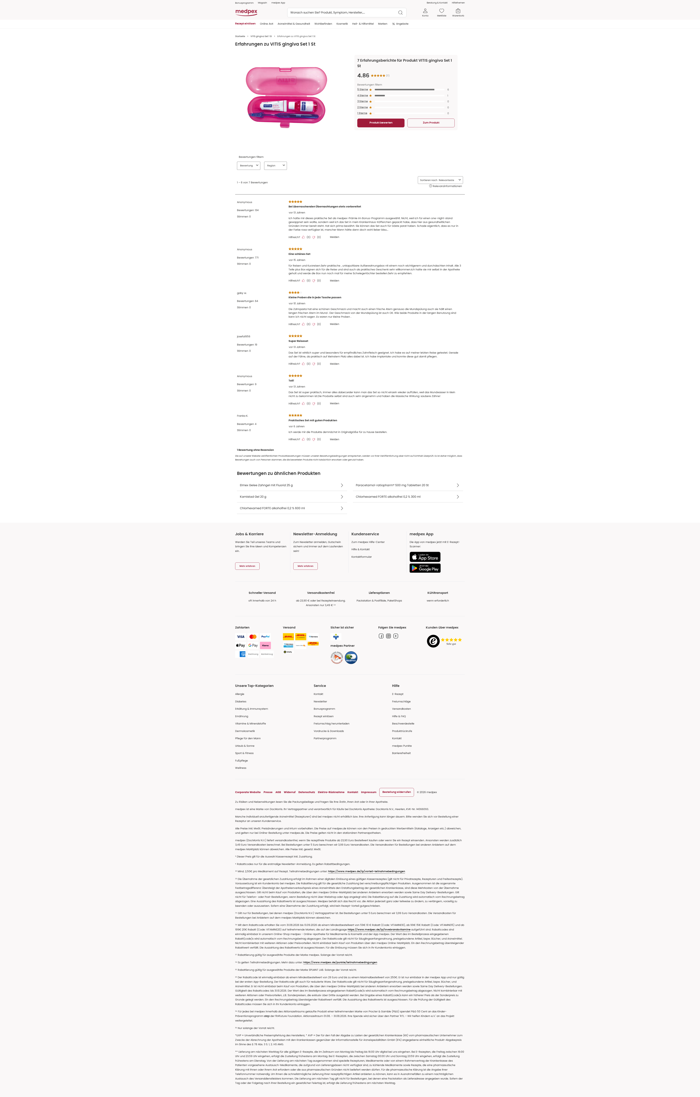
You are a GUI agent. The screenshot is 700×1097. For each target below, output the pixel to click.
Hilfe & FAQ (399, 716)
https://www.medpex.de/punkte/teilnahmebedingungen (340, 962)
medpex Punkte (402, 746)
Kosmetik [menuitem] (342, 24)
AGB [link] (278, 792)
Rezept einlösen (324, 716)
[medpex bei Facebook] (381, 636)
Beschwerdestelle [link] (403, 723)
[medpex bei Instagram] (388, 636)
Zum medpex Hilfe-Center (368, 542)
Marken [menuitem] (382, 24)
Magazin (262, 2)
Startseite (240, 36)
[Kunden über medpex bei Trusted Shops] (445, 641)
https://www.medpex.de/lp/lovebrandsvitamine (379, 929)
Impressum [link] (368, 792)
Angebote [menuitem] (402, 24)
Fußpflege (241, 760)
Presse (268, 792)
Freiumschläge (401, 701)
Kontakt (318, 694)
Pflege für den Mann (248, 738)
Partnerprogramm (325, 738)
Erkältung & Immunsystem (251, 709)
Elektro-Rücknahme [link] (331, 792)
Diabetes (240, 701)
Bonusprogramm (324, 709)
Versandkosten (401, 709)
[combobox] (347, 12)
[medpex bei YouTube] (396, 636)
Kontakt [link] (397, 738)
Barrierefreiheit (401, 753)
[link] (336, 657)
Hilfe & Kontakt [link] (360, 549)
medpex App (278, 2)
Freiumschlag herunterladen (331, 723)
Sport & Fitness (244, 753)
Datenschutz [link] (306, 792)
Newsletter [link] (320, 701)
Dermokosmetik (245, 731)
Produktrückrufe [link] (402, 731)
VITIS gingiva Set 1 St (261, 36)
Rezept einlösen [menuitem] (245, 23)
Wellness (240, 768)
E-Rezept (397, 694)
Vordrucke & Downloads (329, 731)
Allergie (239, 694)
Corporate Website (248, 792)
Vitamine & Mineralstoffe (250, 723)
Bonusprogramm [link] (244, 2)
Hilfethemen (458, 2)
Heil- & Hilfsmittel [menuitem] (363, 24)
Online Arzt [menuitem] (266, 24)
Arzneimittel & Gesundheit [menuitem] (294, 24)
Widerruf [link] (289, 792)
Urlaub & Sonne (244, 746)
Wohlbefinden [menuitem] (323, 24)
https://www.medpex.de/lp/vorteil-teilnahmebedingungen (366, 871)
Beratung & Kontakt (437, 2)
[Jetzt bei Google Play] (436, 568)
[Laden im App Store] (436, 557)
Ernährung (241, 716)
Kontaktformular (361, 557)
